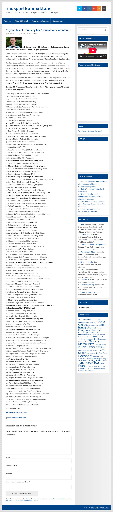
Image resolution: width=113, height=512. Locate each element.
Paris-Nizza (101, 348)
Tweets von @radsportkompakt (90, 131)
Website (9, 474)
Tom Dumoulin (101, 360)
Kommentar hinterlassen (17, 418)
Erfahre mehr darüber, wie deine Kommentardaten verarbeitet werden (38, 500)
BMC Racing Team (93, 325)
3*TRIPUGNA (85, 234)
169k (82, 224)
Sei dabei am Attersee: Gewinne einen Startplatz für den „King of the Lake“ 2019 (91, 204)
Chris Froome (96, 328)
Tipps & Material (21, 21)
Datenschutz (58, 21)
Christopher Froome (89, 330)
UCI (85, 368)
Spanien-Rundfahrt (98, 358)
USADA (90, 369)
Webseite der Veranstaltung (16, 412)
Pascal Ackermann (92, 350)
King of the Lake (87, 262)
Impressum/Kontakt (40, 21)
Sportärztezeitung (87, 285)
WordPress (95, 507)
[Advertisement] (92, 156)
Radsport (85, 356)
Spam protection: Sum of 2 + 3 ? (18, 482)
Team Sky (91, 360)
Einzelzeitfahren (91, 333)
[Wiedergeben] (81, 56)
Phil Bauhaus (90, 353)
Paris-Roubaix (82, 350)
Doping (82, 332)
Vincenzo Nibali (99, 369)
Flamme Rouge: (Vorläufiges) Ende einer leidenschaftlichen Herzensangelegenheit (92, 184)
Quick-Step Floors (100, 353)
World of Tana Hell (88, 292)
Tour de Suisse (93, 366)
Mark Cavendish (83, 346)
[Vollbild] (104, 56)
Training (7, 21)
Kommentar (11, 435)
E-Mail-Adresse (12, 465)
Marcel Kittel (86, 344)
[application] (92, 50)
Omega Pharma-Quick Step (87, 348)
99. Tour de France (86, 319)
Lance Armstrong (91, 341)
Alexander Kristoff (91, 322)
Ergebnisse (33, 34)
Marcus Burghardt (101, 344)
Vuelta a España (85, 370)
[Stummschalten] (101, 56)
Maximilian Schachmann (96, 346)
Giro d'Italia (97, 336)
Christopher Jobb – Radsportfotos (93, 245)
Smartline (105, 507)
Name (8, 457)
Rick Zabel (95, 356)
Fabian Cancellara (93, 334)
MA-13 (83, 270)
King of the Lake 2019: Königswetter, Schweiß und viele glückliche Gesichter (90, 196)
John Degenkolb (89, 339)
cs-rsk (23, 34)
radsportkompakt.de (28, 8)
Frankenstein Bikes (88, 252)
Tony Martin (85, 362)
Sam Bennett (88, 358)
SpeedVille (85, 280)
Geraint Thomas (86, 337)
